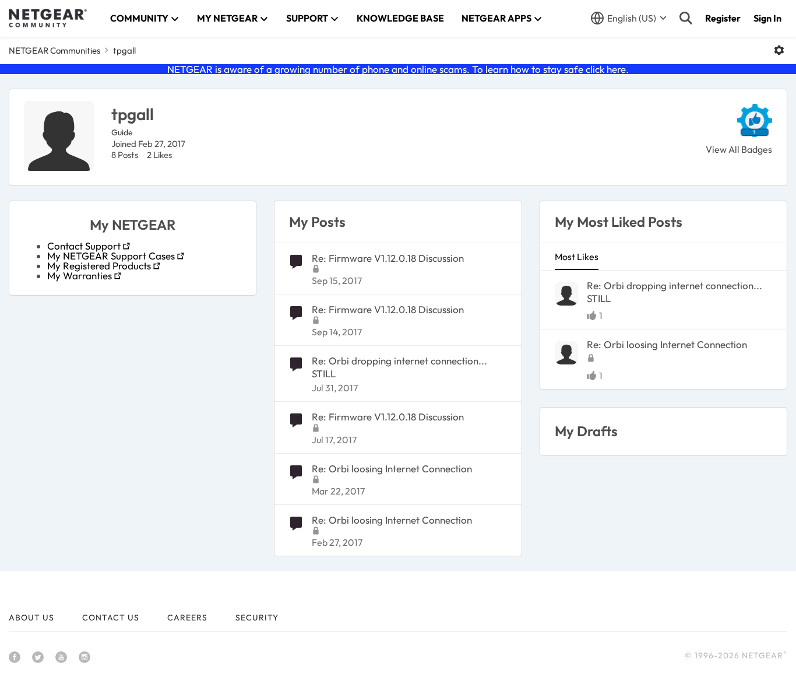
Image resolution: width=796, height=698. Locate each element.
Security (257, 617)
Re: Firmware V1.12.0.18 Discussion (388, 258)
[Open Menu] (779, 50)
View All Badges (739, 149)
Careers (187, 617)
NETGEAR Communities (54, 50)
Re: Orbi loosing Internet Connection (392, 468)
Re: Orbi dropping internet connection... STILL (399, 367)
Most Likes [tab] (576, 256)
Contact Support (84, 246)
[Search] (686, 18)
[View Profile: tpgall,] (566, 294)
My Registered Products (99, 265)
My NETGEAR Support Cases (111, 256)
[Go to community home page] (48, 18)
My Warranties (79, 275)
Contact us (110, 617)
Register (723, 18)
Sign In (767, 18)
